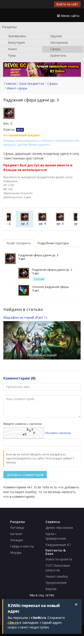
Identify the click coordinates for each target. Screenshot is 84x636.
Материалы (58, 42)
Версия (50, 589)
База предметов (31, 83)
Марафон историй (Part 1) (25, 317)
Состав (39, 279)
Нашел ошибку (56, 576)
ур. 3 (24, 223)
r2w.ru (13, 622)
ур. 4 (42, 223)
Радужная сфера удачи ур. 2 (52, 270)
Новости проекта (58, 559)
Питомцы (17, 527)
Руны (11, 55)
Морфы (16, 552)
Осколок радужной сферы (50, 287)
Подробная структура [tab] (53, 243)
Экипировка (16, 36)
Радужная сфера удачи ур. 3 (38, 255)
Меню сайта (69, 16)
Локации (16, 540)
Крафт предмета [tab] (18, 243)
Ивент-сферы (17, 88)
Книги (12, 49)
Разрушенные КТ (58, 545)
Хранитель (57, 55)
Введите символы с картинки (22, 424)
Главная (10, 83)
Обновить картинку (58, 433)
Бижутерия (16, 42)
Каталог (16, 534)
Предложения (56, 582)
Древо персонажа (59, 527)
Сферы (54, 49)
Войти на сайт (67, 4)
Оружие (55, 36)
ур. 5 (60, 223)
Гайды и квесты (22, 546)
